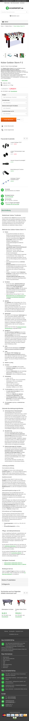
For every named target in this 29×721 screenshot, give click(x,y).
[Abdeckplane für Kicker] (8, 603)
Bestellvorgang (6, 660)
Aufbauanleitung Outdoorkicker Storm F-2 (13, 562)
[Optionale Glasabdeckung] (8, 55)
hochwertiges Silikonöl (16, 552)
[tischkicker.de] (14, 8)
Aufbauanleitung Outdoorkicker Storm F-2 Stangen (15, 564)
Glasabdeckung (5, 100)
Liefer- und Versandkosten (8, 658)
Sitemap (6, 631)
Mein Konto (7, 3)
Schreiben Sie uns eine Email (12, 204)
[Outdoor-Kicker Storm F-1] (21, 603)
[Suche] (26, 12)
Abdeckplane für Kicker (7, 609)
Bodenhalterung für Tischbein (17, 169)
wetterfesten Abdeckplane (10, 546)
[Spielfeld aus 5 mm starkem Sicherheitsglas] (21, 55)
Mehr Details (5, 80)
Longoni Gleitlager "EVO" (16, 142)
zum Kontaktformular (10, 702)
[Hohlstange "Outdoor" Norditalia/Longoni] (6, 182)
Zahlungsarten (6, 657)
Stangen (4, 94)
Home (2, 26)
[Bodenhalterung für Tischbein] (6, 173)
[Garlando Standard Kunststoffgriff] (6, 164)
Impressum (5, 667)
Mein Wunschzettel (15, 3)
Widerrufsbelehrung (7, 664)
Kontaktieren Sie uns (13, 634)
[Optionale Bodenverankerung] (14, 55)
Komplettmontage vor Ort (8, 111)
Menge (18, 119)
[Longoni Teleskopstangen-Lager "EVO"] (6, 155)
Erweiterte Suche (19, 631)
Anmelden (22, 3)
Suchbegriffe (12, 631)
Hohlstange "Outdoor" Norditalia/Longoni (15, 179)
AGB (4, 663)
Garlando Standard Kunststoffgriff (18, 160)
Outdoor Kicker (8, 26)
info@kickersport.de (9, 700)
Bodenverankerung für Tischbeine (10, 105)
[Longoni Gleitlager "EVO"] (6, 146)
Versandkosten (14, 91)
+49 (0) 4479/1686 (9, 196)
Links (4, 661)
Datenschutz (5, 666)
